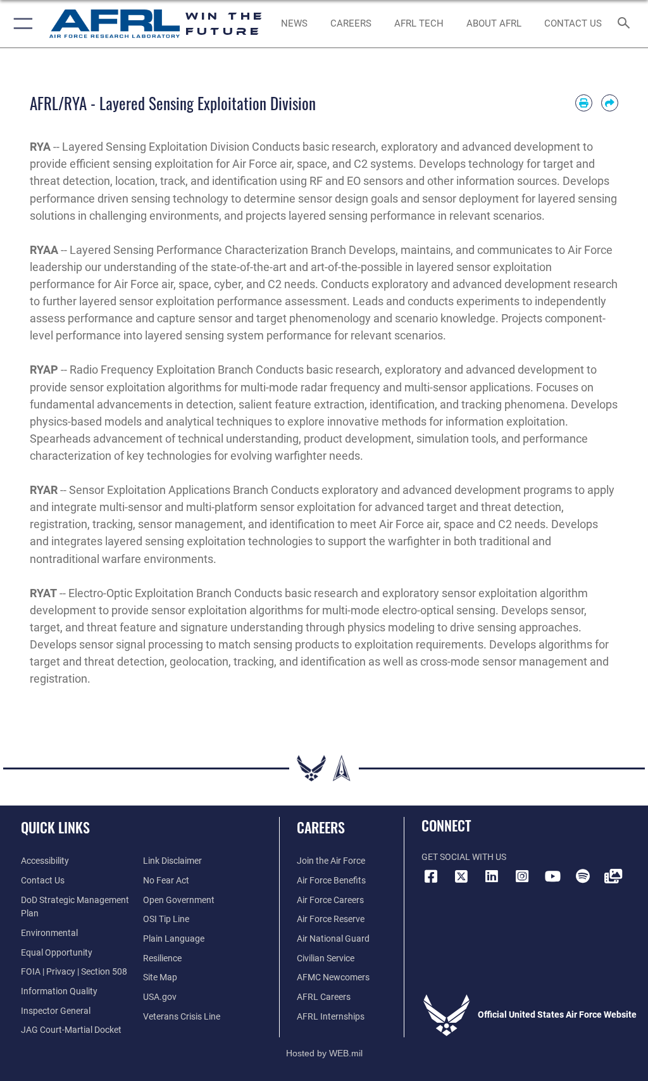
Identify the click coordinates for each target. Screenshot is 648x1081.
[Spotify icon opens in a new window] (582, 876)
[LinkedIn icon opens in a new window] (491, 876)
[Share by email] (609, 102)
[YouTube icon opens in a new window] (552, 876)
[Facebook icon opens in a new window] (430, 876)
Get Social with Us (463, 857)
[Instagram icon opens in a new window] (522, 876)
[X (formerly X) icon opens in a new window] (461, 876)
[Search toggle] (626, 23)
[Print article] (583, 102)
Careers (321, 827)
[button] (20, 23)
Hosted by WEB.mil (324, 1053)
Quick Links (55, 827)
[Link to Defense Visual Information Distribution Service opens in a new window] (613, 876)
